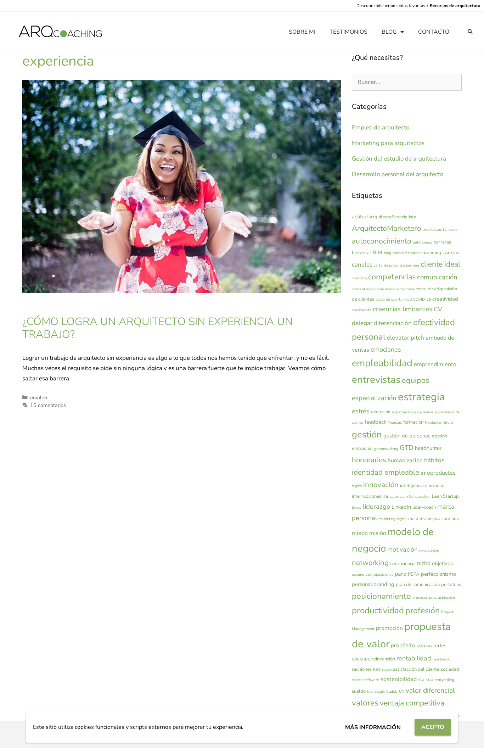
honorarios (369, 460)
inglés (357, 486)
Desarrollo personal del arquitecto (397, 174)
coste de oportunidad (394, 299)
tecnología (376, 691)
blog (387, 253)
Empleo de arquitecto (380, 127)
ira (385, 496)
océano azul (362, 574)
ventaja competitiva (412, 703)
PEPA (414, 574)
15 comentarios (48, 405)
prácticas (424, 646)
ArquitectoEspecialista (392, 217)
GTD (406, 447)
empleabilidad (382, 363)
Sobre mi (302, 32)
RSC (377, 669)
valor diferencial (430, 690)
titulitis (392, 691)
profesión (422, 610)
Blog (389, 32)
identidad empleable (385, 472)
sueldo (359, 691)
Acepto (432, 727)
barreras (442, 242)
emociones (386, 349)
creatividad (445, 298)
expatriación (402, 412)
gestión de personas (406, 435)
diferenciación (393, 323)
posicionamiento (381, 596)
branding (431, 253)
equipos (415, 380)
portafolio (451, 584)
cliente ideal (440, 264)
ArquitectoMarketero (386, 228)
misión (377, 533)
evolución (380, 412)
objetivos (442, 563)
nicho (423, 563)
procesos (420, 597)
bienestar (361, 253)
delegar (362, 323)
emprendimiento (435, 364)
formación (413, 422)
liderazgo (376, 506)
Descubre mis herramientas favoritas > (418, 6)
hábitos (434, 460)
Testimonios (348, 32)
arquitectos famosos (440, 229)
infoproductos (438, 473)
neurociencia (403, 563)
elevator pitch (405, 338)
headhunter (428, 448)
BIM (377, 252)
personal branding (373, 584)
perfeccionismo (438, 573)
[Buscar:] (407, 82)
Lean (393, 496)
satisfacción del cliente (416, 669)
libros (356, 507)
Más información (373, 727)
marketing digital (392, 518)
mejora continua (442, 518)
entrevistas (376, 379)
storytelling (444, 679)
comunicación (437, 277)
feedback (375, 421)
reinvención (383, 659)
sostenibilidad (399, 679)
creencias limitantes (402, 309)
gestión (367, 434)
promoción (389, 628)
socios (357, 679)
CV (438, 309)
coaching (359, 278)
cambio (451, 252)
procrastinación (442, 597)
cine (415, 265)
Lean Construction (414, 496)
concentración (364, 289)
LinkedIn (401, 506)
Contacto (433, 32)
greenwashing (386, 448)
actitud (360, 216)
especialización (374, 398)
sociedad (450, 669)
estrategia (421, 397)
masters (416, 518)
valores (365, 702)
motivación (402, 549)
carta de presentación (392, 265)
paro (400, 574)
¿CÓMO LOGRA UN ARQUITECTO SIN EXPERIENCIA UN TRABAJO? (157, 328)
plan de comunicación (418, 584)
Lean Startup (445, 496)
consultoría (404, 289)
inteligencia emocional (423, 485)
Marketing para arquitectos (388, 143)
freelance (433, 422)
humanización (405, 460)
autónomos (422, 242)
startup (425, 679)
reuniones (362, 669)
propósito (403, 645)
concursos (385, 289)
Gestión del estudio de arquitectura (399, 159)
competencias (392, 277)
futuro (448, 422)
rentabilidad (413, 658)
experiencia (424, 412)
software (371, 679)
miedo (360, 533)
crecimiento (361, 310)
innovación (381, 485)
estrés (361, 411)
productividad (378, 610)
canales (362, 265)
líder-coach (424, 507)
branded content (407, 253)
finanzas (395, 422)
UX (401, 691)
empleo (38, 397)
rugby (387, 669)
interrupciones (366, 496)
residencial (442, 659)
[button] (470, 32)
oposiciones (383, 574)
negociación (429, 550)
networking (370, 563)
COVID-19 (422, 299)
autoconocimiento (381, 241)
